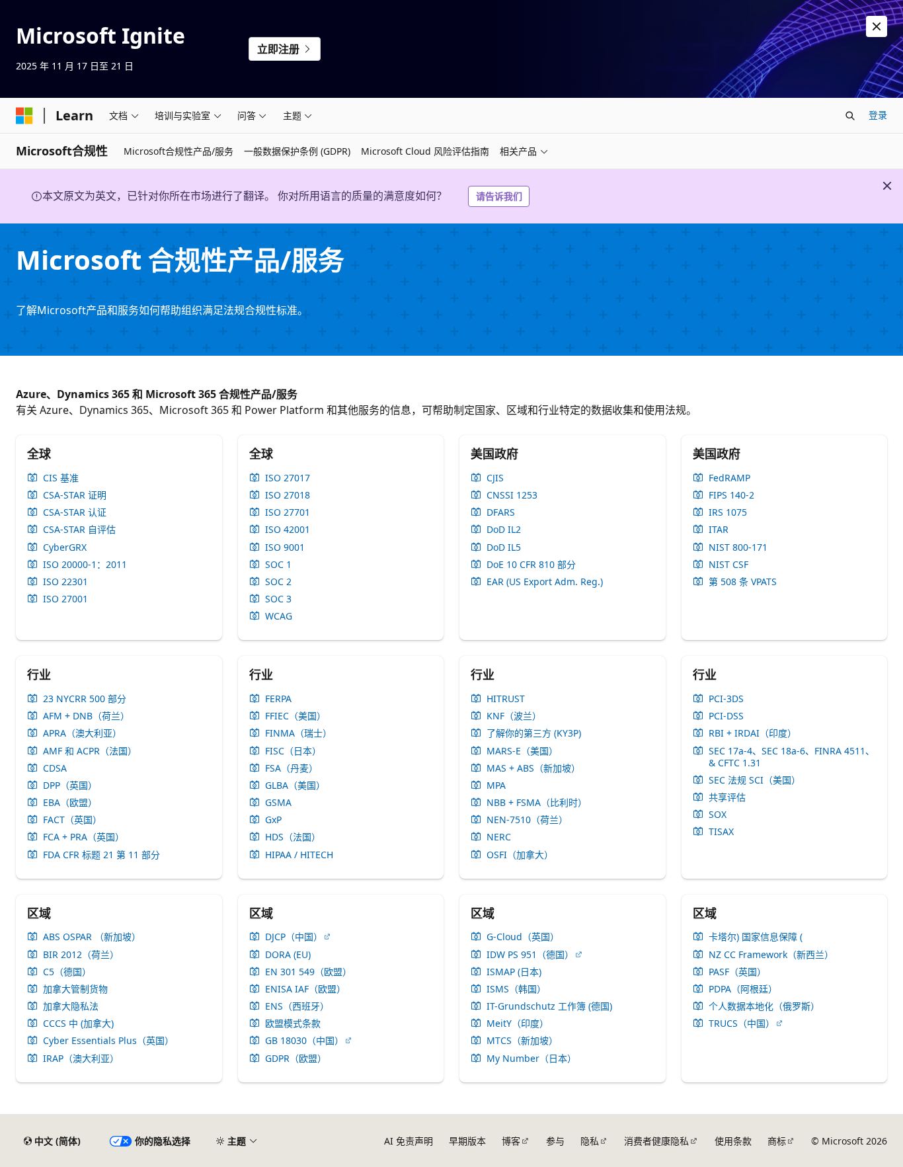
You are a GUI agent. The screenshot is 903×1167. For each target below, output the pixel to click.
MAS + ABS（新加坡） (533, 768)
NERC (499, 837)
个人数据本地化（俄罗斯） (764, 1006)
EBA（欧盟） (70, 803)
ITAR (718, 530)
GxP (273, 820)
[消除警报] (876, 26)
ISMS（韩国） (516, 989)
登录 (878, 114)
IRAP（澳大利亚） (81, 1059)
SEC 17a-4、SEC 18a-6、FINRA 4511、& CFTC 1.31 (792, 757)
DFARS (501, 512)
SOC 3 (278, 599)
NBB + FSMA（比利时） (537, 803)
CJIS (495, 478)
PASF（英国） (737, 972)
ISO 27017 (287, 478)
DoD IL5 (504, 547)
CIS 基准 (61, 478)
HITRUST (506, 699)
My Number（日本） (531, 1059)
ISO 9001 (285, 547)
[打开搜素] (850, 116)
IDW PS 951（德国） (530, 955)
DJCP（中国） (294, 937)
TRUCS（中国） (742, 1023)
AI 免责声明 (408, 1141)
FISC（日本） (293, 751)
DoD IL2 (504, 530)
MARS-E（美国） (522, 751)
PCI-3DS (726, 699)
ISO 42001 (287, 530)
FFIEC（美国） (295, 716)
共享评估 (727, 797)
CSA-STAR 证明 (74, 495)
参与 (555, 1141)
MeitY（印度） (518, 1023)
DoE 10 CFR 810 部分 (531, 565)
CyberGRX (65, 547)
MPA (496, 785)
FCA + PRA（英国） (83, 837)
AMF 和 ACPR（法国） (90, 751)
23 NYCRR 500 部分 (84, 699)
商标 (776, 1141)
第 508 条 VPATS (743, 582)
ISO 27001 (65, 599)
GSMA (278, 803)
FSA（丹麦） (291, 768)
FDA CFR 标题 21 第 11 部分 (101, 855)
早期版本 (467, 1141)
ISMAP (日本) (514, 972)
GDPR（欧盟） (296, 1059)
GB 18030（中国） (304, 1041)
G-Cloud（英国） (523, 937)
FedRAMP (729, 478)
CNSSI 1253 (512, 495)
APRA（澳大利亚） (82, 733)
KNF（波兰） (514, 716)
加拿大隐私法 (70, 1006)
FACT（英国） (72, 820)
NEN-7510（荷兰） (527, 820)
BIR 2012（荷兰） (81, 955)
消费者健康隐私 (656, 1141)
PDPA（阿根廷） (743, 989)
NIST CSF (728, 565)
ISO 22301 (65, 582)
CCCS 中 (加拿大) (78, 1023)
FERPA (278, 699)
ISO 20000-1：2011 (85, 565)
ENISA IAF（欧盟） (305, 989)
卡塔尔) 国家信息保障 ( (756, 937)
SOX (717, 815)
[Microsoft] (24, 115)
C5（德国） (67, 972)
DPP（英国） (70, 785)
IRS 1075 (728, 512)
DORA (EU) (288, 955)
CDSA (55, 768)
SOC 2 (278, 582)
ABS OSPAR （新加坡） (92, 937)
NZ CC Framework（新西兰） (771, 955)
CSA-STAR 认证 (74, 512)
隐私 (589, 1141)
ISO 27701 (287, 512)
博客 (511, 1141)
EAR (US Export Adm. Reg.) (545, 582)
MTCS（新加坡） (522, 1041)
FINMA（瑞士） (298, 733)
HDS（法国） (293, 837)
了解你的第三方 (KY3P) (534, 733)
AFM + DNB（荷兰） (86, 716)
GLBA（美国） (295, 785)
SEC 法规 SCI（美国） (755, 780)
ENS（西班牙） (297, 1006)
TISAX (721, 832)
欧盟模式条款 (293, 1023)
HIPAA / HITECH (299, 855)
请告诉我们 (499, 196)
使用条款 (733, 1141)
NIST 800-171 (738, 547)
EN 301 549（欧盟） (308, 972)
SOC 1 (278, 565)
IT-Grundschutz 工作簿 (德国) (549, 1006)
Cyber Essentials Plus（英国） (108, 1041)
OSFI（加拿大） (520, 855)
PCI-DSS (726, 716)
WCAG (278, 616)
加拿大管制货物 (75, 989)
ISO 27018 (287, 495)
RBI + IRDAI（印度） (753, 733)
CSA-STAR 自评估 (79, 530)
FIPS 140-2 (731, 495)
